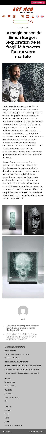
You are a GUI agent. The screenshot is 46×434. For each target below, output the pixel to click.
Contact (7, 421)
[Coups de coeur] (9, 16)
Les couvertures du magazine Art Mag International (22, 369)
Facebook (8, 406)
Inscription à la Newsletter (13, 425)
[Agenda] (14, 16)
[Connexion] (32, 16)
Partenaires (8, 389)
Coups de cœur (10, 382)
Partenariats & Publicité (12, 358)
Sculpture (23, 28)
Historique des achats (12, 397)
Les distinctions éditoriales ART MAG (17, 354)
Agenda (7, 378)
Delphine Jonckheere (36, 431)
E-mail (7, 418)
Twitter (7, 414)
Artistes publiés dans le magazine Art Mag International (23, 365)
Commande (8, 393)
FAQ (6, 401)
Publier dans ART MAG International (16, 362)
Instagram (8, 410)
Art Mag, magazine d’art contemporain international (22, 373)
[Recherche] (23, 21)
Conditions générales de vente (15, 346)
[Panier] (22, 16)
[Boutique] (27, 16)
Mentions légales (10, 350)
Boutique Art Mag (10, 386)
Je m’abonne (37, 2)
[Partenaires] (3, 16)
